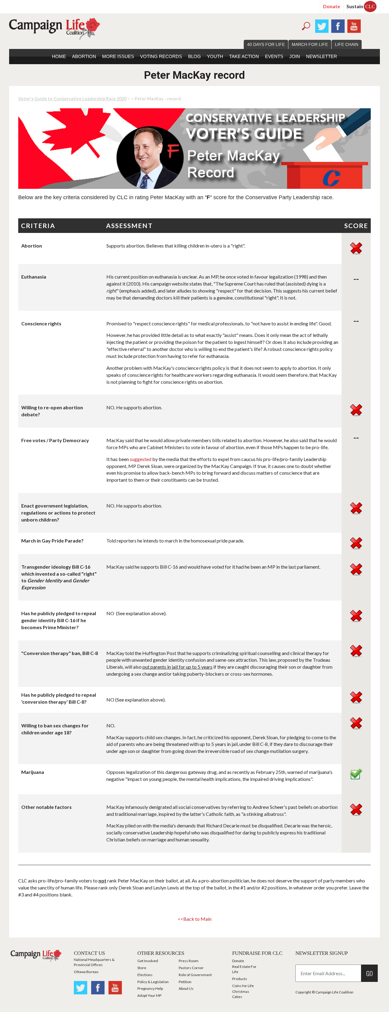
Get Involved (147, 960)
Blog (194, 56)
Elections (145, 974)
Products (239, 978)
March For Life (310, 44)
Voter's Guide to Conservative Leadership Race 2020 (72, 98)
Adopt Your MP (149, 995)
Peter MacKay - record (158, 98)
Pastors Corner (191, 967)
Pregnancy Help (150, 988)
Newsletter (321, 56)
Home (59, 56)
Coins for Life (243, 985)
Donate (331, 6)
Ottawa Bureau (86, 971)
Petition (185, 981)
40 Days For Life (266, 44)
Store (141, 967)
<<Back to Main (195, 919)
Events (274, 56)
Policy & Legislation (153, 981)
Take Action (244, 56)
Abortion (84, 56)
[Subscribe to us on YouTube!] (354, 25)
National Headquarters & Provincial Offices (94, 962)
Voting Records (161, 56)
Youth (215, 56)
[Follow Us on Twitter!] (321, 25)
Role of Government (195, 974)
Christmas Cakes (240, 994)
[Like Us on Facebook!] (338, 25)
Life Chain (346, 44)
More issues (118, 56)
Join (294, 56)
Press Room (188, 960)
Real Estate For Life (244, 969)
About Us (186, 988)
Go (369, 973)
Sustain (360, 6)
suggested (140, 459)
